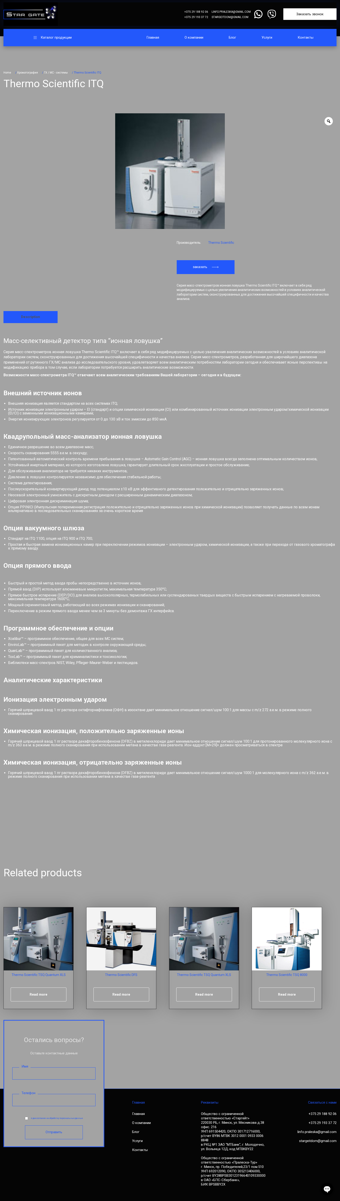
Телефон (28, 1093)
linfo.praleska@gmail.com (231, 11)
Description (30, 317)
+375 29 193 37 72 (196, 17)
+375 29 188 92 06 (196, 11)
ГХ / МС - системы (56, 72)
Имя (25, 1066)
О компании (194, 37)
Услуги (267, 37)
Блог (232, 37)
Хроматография (27, 72)
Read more (38, 994)
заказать (200, 267)
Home (7, 72)
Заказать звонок (310, 14)
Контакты (305, 37)
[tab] (30, 317)
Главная (152, 37)
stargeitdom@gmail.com (230, 17)
